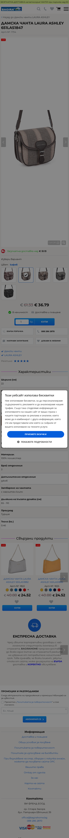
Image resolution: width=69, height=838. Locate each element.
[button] (34, 442)
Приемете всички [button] (36, 434)
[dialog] (34, 419)
